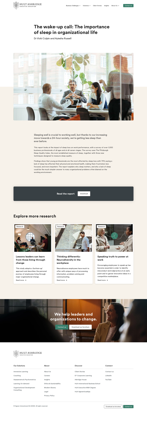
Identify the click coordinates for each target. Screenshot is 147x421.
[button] (84, 193)
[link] (28, 6)
